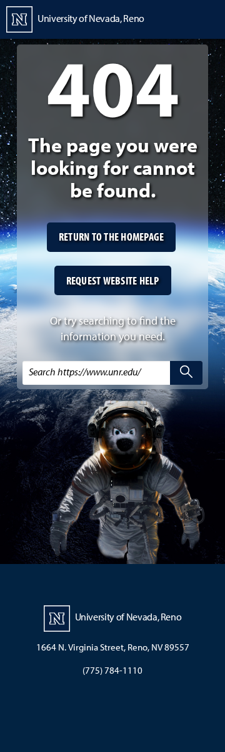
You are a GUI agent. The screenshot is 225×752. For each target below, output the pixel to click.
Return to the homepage (111, 236)
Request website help (112, 280)
